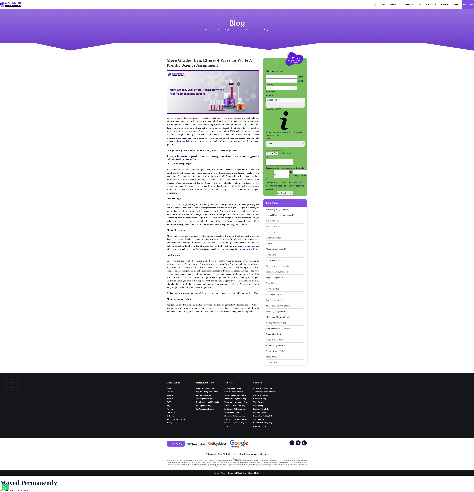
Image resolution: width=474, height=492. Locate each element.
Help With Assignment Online (207, 392)
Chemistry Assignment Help (277, 249)
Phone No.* (271, 91)
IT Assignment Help (274, 294)
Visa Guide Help (259, 419)
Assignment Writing (274, 226)
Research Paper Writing (275, 340)
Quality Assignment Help (205, 388)
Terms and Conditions (237, 473)
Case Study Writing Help (262, 423)
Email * (301, 81)
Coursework (271, 255)
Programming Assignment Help (278, 328)
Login (455, 4)
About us (445, 4)
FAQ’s (169, 402)
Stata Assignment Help (275, 351)
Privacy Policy (220, 473)
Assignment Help (273, 221)
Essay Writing (271, 283)
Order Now (468, 4)
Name (300, 77)
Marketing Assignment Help (277, 311)
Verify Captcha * (301, 175)
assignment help (249, 249)
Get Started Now (285, 193)
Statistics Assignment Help (234, 423)
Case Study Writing (273, 238)
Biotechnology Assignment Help (236, 395)
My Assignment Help (203, 406)
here (26, 490)
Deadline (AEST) (274, 109)
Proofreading (258, 406)
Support (170, 409)
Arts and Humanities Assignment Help (281, 215)
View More (228, 426)
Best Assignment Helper (204, 399)
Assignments (271, 232)
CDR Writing (271, 243)
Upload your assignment (274, 150)
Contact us (431, 4)
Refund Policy (254, 473)
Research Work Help (261, 409)
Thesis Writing (271, 357)
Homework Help (272, 289)
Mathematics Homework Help (278, 317)
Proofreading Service (274, 334)
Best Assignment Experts (205, 409)
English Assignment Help (276, 277)
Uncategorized (271, 362)
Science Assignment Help (276, 345)
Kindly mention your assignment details (285, 168)
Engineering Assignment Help (277, 272)
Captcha (270, 169)
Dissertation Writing (274, 260)
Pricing (169, 423)
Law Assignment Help (275, 300)
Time (268, 138)
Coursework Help (259, 399)
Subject (269, 95)
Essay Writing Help (260, 395)
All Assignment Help (203, 395)
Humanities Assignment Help (235, 399)
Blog (420, 4)
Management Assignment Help (278, 306)
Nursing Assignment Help (276, 323)
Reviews (170, 399)
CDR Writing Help (260, 426)
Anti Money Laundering (176, 419)
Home (382, 4)
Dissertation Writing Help (263, 416)
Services (392, 4)
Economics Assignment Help (277, 266)
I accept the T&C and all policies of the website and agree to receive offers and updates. (285, 185)
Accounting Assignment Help (277, 209)
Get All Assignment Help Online (207, 402)
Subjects (406, 4)
